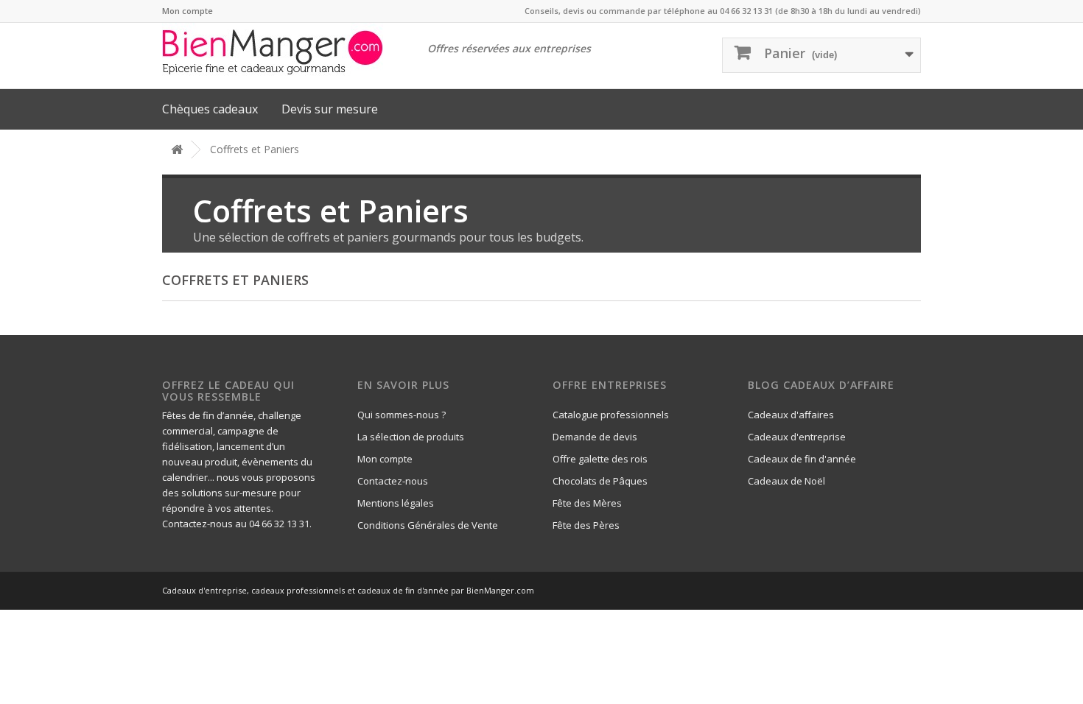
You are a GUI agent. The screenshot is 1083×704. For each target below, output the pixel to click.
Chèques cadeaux (210, 109)
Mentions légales (395, 503)
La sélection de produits (410, 436)
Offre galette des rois (600, 458)
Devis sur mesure (329, 109)
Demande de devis (595, 436)
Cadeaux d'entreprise (797, 436)
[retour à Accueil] (177, 150)
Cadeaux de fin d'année (802, 458)
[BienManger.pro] (281, 51)
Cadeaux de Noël (786, 480)
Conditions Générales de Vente (427, 525)
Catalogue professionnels (611, 414)
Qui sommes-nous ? (401, 414)
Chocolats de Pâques (600, 480)
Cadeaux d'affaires (791, 414)
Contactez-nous (392, 480)
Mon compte (187, 10)
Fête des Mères (587, 503)
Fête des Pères (586, 525)
